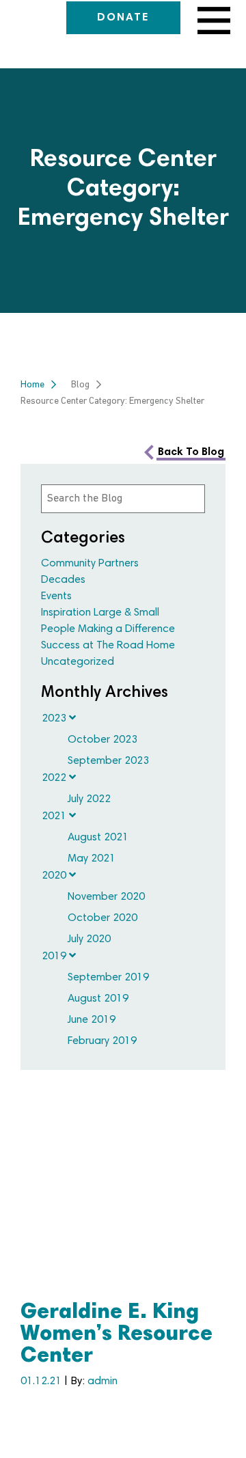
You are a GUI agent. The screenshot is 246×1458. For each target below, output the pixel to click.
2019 (55, 956)
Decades (63, 580)
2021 (55, 816)
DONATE (123, 17)
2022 (55, 778)
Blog (80, 385)
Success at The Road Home (108, 645)
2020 (55, 875)
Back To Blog (191, 452)
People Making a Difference (108, 629)
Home (32, 385)
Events (56, 596)
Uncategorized (77, 662)
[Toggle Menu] (211, 20)
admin (102, 1381)
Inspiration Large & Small (100, 612)
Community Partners (90, 563)
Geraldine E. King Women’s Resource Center (116, 1335)
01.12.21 (42, 1381)
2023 (55, 718)
